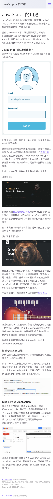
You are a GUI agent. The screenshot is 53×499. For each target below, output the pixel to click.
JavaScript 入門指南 (14, 4)
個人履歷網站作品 (21, 211)
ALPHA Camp (7, 496)
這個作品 (44, 152)
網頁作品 (42, 293)
